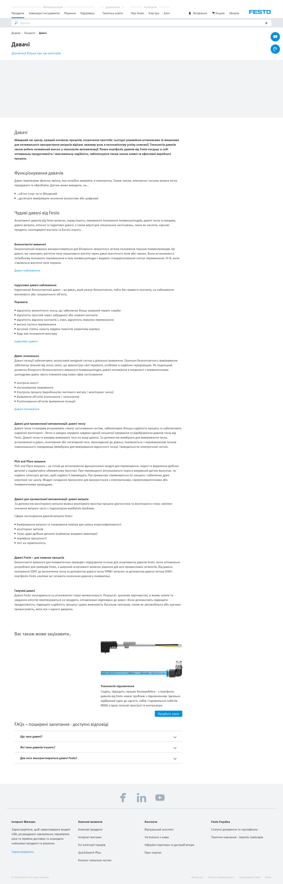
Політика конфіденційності (221, 877)
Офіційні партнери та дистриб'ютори (169, 844)
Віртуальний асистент (159, 829)
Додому (16, 33)
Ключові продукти (90, 829)
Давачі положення (26, 409)
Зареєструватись (23, 851)
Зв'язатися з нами (157, 837)
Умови (268, 877)
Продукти (29, 33)
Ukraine (234, 13)
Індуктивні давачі (26, 341)
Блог (167, 13)
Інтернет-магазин (90, 837)
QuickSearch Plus (89, 852)
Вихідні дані (197, 877)
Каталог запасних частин (94, 860)
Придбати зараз (168, 713)
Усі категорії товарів (91, 844)
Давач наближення (27, 270)
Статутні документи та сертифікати (234, 829)
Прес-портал (153, 852)
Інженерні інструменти (44, 13)
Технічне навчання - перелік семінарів (237, 837)
